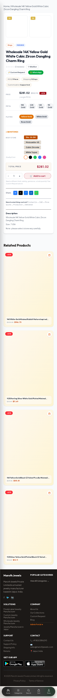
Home (7, 6)
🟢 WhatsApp (36, 72)
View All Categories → (39, 581)
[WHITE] (25, 157)
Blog (32, 620)
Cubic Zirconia (32, 147)
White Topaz (31, 152)
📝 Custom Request (16, 72)
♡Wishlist (32, 67)
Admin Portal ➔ (36, 624)
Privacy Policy (19, 681)
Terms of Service (36, 681)
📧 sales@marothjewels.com (41, 646)
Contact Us (8, 640)
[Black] (30, 157)
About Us (34, 609)
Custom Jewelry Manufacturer (10, 616)
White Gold (42, 117)
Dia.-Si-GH (31, 137)
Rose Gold (26, 122)
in (31, 193)
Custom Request (37, 616)
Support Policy (10, 644)
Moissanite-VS (32, 142)
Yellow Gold (26, 117)
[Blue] (40, 157)
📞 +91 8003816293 (38, 640)
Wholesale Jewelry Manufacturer (12, 622)
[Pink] (44, 157)
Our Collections (37, 613)
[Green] (35, 157)
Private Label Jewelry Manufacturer (12, 610)
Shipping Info (9, 647)
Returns (7, 651)
